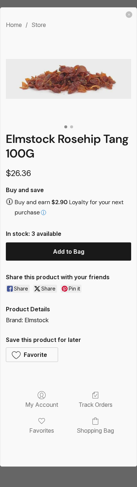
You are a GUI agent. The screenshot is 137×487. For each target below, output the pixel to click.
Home (14, 24)
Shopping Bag (95, 430)
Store (38, 24)
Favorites (41, 430)
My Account (41, 404)
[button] (32, 354)
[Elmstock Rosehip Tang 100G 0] (68, 79)
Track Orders (96, 404)
